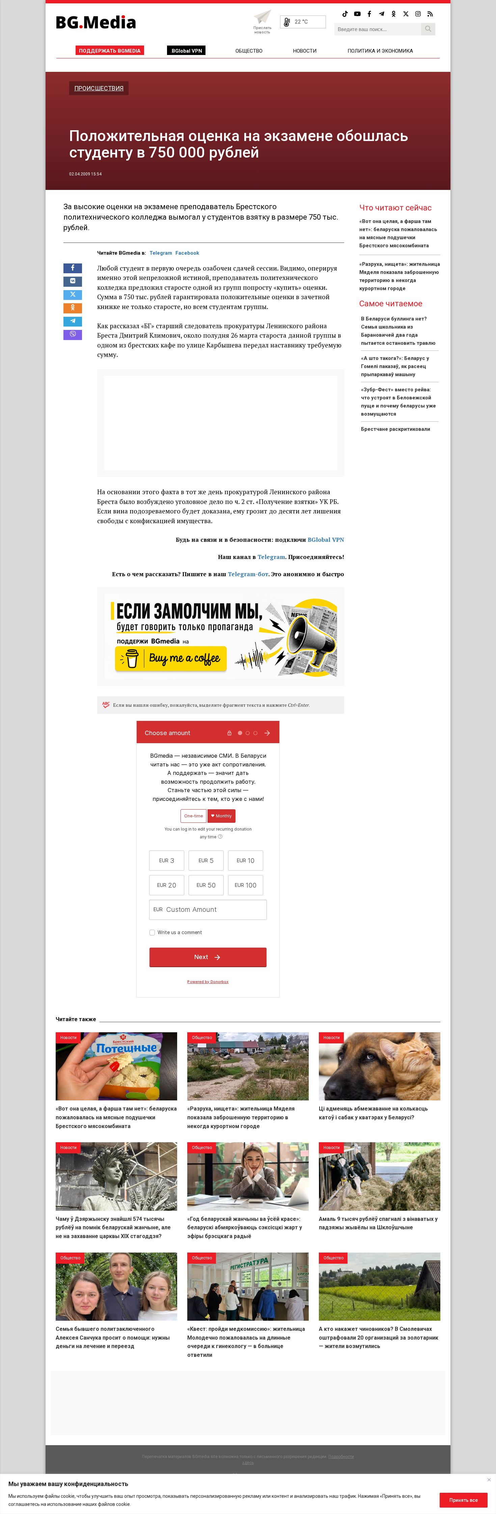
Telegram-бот (248, 574)
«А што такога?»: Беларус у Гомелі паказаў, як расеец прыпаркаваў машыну (395, 366)
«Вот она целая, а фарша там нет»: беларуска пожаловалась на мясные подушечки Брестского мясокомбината (116, 1117)
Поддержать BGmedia (110, 51)
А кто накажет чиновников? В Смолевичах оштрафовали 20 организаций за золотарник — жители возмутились (378, 1337)
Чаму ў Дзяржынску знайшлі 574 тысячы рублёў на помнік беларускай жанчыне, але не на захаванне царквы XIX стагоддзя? (113, 1227)
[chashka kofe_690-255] (220, 636)
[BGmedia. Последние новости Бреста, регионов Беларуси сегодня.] (96, 22)
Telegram (160, 253)
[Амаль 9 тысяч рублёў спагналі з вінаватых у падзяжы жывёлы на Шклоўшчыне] (379, 1176)
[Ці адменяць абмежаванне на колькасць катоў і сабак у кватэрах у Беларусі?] (379, 1066)
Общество (249, 51)
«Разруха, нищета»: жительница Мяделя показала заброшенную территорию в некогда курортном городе (241, 1117)
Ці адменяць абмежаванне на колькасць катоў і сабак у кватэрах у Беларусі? (373, 1113)
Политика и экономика (380, 51)
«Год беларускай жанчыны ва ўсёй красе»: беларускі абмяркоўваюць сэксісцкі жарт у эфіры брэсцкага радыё (244, 1227)
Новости (304, 51)
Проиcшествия (98, 88)
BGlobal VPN (187, 51)
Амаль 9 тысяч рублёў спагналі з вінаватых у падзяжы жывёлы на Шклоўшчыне (378, 1223)
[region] (248, 1494)
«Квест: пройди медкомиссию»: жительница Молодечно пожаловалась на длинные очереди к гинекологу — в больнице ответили (246, 1342)
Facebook (187, 253)
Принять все (463, 1500)
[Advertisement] (220, 423)
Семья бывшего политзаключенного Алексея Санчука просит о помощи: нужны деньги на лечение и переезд (113, 1337)
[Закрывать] (489, 1480)
